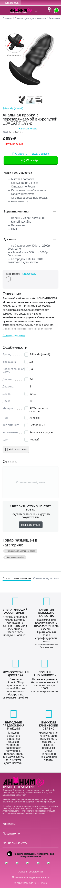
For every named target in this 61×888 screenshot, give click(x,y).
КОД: (5, 131)
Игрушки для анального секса (21, 551)
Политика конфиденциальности (30, 877)
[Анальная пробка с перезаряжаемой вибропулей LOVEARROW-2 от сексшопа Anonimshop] (30, 59)
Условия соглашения (30, 871)
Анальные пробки (15, 557)
